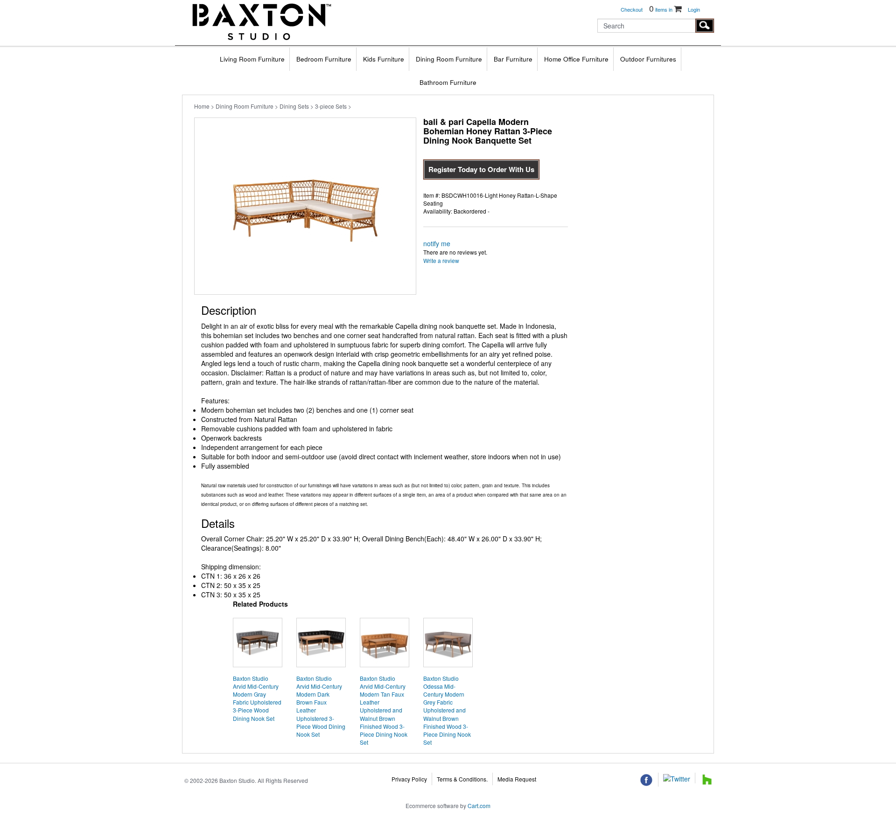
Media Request (516, 779)
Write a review (441, 260)
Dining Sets (294, 106)
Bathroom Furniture (448, 82)
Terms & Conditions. (462, 779)
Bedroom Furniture (323, 59)
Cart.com (479, 805)
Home (202, 106)
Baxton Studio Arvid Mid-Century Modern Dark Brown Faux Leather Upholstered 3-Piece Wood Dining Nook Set (320, 706)
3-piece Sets (331, 106)
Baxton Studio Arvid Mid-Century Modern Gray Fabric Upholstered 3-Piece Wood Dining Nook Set (257, 698)
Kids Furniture (383, 59)
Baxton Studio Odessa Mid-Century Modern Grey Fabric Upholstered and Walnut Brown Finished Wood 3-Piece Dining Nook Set (447, 710)
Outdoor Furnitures (648, 59)
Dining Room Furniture (449, 59)
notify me (436, 243)
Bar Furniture (513, 59)
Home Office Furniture (576, 59)
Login (694, 9)
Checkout (632, 9)
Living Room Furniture (252, 59)
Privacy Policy (409, 779)
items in (661, 9)
